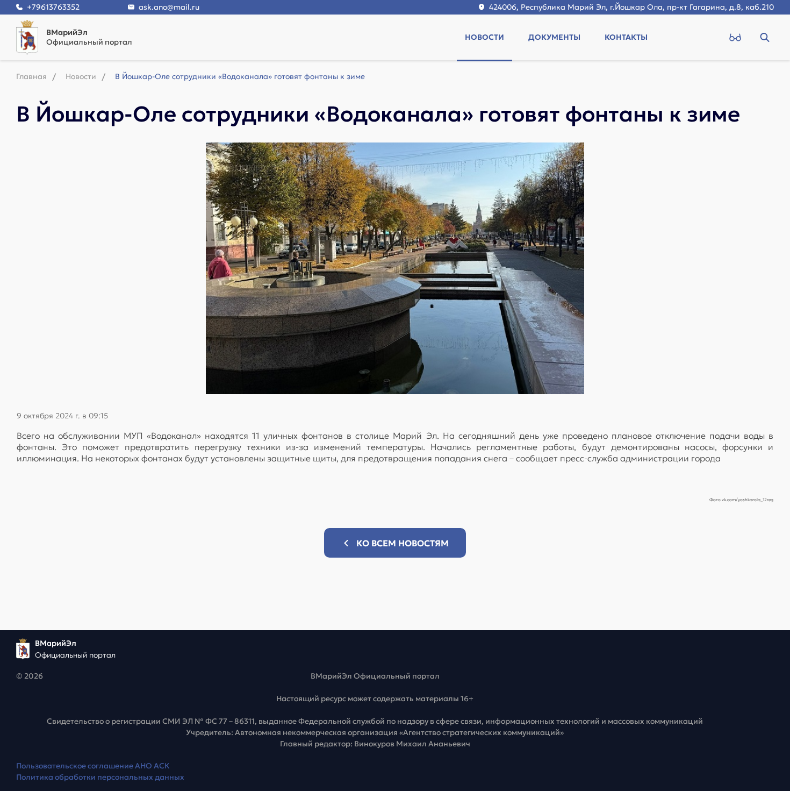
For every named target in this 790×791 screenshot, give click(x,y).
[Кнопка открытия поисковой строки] (764, 37)
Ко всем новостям (402, 543)
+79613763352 (53, 7)
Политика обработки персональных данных (100, 777)
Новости (484, 37)
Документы (554, 37)
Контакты (626, 37)
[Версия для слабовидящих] (735, 37)
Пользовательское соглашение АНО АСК (93, 766)
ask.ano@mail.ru (169, 7)
